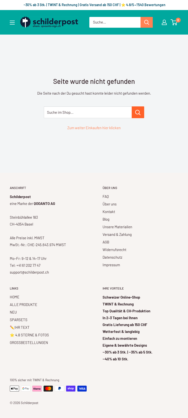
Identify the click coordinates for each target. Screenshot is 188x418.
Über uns (110, 204)
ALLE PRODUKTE (23, 304)
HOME (14, 297)
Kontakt (109, 211)
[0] (174, 22)
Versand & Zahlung (117, 234)
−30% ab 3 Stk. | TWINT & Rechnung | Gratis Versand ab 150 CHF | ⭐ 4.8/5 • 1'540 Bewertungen (94, 5)
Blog (106, 219)
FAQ (106, 196)
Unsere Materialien (117, 227)
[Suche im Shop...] (138, 112)
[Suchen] (147, 22)
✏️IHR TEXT (20, 327)
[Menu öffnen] (12, 23)
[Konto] (164, 22)
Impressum (111, 265)
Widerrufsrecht (114, 249)
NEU (13, 312)
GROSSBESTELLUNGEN (29, 342)
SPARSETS (18, 319)
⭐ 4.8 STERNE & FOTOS (29, 335)
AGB (106, 242)
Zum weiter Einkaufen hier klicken (94, 128)
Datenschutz (112, 257)
